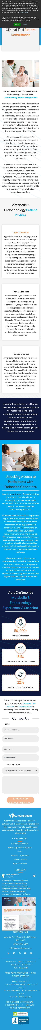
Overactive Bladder (19, 844)
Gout (20, 852)
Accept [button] (17, 24)
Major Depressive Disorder (20, 848)
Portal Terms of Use (20, 997)
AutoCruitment (14, 962)
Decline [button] (25, 24)
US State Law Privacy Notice (20, 985)
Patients (26, 965)
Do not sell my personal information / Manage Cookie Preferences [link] (19, 1005)
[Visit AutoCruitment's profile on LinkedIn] (3, 876)
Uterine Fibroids (20, 860)
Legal (21, 988)
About (30, 962)
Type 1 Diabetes (20, 864)
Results (15, 965)
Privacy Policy (23, 12)
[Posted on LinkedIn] (34, 875)
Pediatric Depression (20, 856)
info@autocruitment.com (21, 948)
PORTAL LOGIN (21, 968)
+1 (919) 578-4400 (20, 944)
